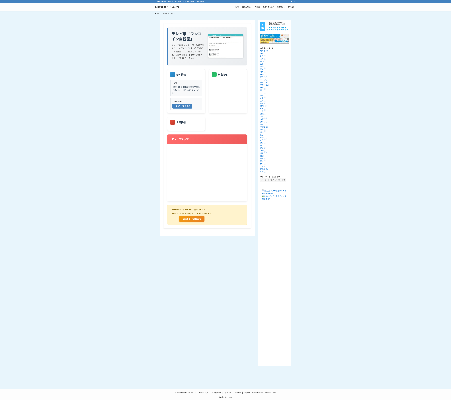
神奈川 (264, 85)
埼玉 (263, 77)
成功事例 (238, 393)
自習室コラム (228, 393)
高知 (263, 150)
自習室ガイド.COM (167, 6)
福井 (263, 95)
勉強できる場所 (270, 393)
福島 (263, 66)
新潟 (263, 87)
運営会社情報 (216, 393)
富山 (263, 90)
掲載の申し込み (204, 393)
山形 (263, 64)
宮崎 (263, 166)
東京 (264, 82)
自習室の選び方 (257, 393)
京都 (263, 116)
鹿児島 (264, 169)
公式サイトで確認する (192, 218)
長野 (263, 101)
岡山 (263, 135)
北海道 (264, 51)
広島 (263, 137)
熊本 (263, 161)
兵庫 (263, 122)
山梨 (263, 98)
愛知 (263, 106)
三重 (263, 111)
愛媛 (263, 148)
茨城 (263, 69)
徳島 (263, 143)
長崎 (263, 158)
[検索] (294, 1)
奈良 (263, 124)
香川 (263, 145)
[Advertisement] (275, 246)
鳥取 (263, 129)
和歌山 (264, 127)
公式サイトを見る (182, 106)
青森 (263, 53)
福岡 (263, 153)
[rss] (291, 1)
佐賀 (263, 156)
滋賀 (263, 114)
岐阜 (263, 103)
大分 (263, 164)
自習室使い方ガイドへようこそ (185, 393)
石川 (263, 93)
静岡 (263, 108)
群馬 (263, 74)
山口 (263, 140)
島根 (263, 132)
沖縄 (263, 171)
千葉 (263, 79)
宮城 (263, 58)
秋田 (263, 61)
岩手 (263, 56)
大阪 (263, 119)
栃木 (263, 72)
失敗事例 (247, 393)
